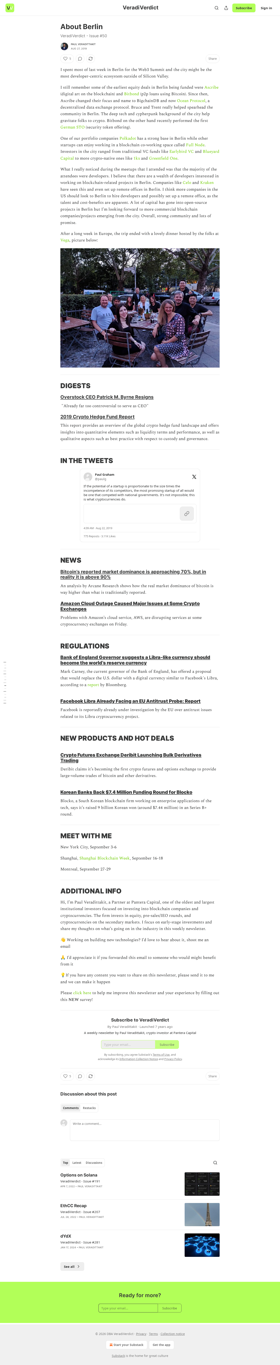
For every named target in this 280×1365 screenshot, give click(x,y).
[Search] (216, 8)
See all (69, 1266)
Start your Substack (129, 1345)
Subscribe (244, 8)
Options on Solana (78, 1175)
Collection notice (173, 1334)
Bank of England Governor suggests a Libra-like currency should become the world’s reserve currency (135, 660)
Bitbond (131, 94)
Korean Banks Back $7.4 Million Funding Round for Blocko (126, 792)
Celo (187, 183)
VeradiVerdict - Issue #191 (80, 1181)
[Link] (54, 385)
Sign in (266, 8)
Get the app (161, 1345)
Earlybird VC (181, 151)
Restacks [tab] (89, 1108)
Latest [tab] (76, 1163)
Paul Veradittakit (83, 44)
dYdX (65, 1236)
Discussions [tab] (94, 1163)
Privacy (141, 1334)
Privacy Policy (173, 1059)
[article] (140, 1184)
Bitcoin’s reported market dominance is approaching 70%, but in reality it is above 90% (133, 574)
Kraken (207, 183)
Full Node (195, 145)
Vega (64, 240)
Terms (153, 1334)
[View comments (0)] (80, 58)
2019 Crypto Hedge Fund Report (97, 416)
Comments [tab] (71, 1108)
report (93, 685)
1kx (136, 158)
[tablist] (79, 1108)
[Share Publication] (226, 8)
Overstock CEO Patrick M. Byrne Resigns (107, 397)
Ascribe (211, 87)
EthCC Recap (73, 1205)
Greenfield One (163, 158)
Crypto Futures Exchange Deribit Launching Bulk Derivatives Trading (130, 757)
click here (82, 993)
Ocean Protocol (191, 101)
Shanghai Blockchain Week (104, 858)
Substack (118, 1356)
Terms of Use (161, 1055)
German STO (72, 127)
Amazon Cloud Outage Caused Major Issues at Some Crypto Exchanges (130, 606)
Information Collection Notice (138, 1059)
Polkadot (127, 138)
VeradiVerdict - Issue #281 (80, 1242)
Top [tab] (65, 1163)
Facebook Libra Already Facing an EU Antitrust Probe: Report (130, 701)
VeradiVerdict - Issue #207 (80, 1212)
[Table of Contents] (5, 682)
